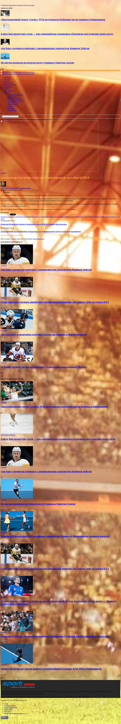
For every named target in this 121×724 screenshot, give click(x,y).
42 (1, 675)
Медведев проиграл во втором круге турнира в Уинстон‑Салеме (37, 62)
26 (1, 445)
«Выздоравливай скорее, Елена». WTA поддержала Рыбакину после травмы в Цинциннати (53, 19)
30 (1, 642)
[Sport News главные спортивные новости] (18, 688)
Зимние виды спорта (15, 95)
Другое (7, 93)
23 (1, 276)
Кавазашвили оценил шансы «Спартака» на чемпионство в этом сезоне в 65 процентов (41, 232)
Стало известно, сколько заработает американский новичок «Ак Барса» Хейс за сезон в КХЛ (55, 302)
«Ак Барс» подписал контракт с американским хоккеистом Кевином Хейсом (45, 48)
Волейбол (8, 87)
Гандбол (10, 106)
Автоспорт (8, 91)
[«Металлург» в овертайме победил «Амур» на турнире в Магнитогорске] (17, 329)
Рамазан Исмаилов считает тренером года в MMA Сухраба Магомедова (34, 224)
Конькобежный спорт (15, 101)
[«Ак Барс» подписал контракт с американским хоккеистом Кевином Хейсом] (5, 44)
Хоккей (7, 81)
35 (1, 610)
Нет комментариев (24, 188)
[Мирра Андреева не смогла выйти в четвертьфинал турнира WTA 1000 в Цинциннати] (17, 663)
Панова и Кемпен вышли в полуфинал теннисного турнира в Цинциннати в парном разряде (55, 536)
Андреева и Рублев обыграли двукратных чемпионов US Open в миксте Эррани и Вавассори (55, 636)
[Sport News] (17, 5)
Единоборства (10, 85)
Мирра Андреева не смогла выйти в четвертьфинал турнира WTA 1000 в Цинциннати (51, 669)
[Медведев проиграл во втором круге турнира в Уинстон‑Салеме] (5, 59)
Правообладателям (11, 708)
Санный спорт (13, 104)
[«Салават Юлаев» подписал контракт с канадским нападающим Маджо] (17, 361)
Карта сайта (8, 709)
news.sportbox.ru (15, 213)
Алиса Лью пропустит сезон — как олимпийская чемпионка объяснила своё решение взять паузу (57, 34)
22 (1, 413)
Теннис (7, 89)
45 (1, 308)
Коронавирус (12, 97)
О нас (6, 704)
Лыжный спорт (13, 103)
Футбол (7, 79)
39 (1, 341)
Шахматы (11, 108)
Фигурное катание (14, 99)
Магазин (7, 77)
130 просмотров (6, 188)
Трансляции (12, 110)
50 (1, 542)
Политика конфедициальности (15, 713)
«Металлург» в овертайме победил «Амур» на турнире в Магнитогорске (43, 334)
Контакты (7, 711)
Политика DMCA (10, 706)
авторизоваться (38, 239)
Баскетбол (8, 83)
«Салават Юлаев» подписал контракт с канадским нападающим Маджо (43, 367)
